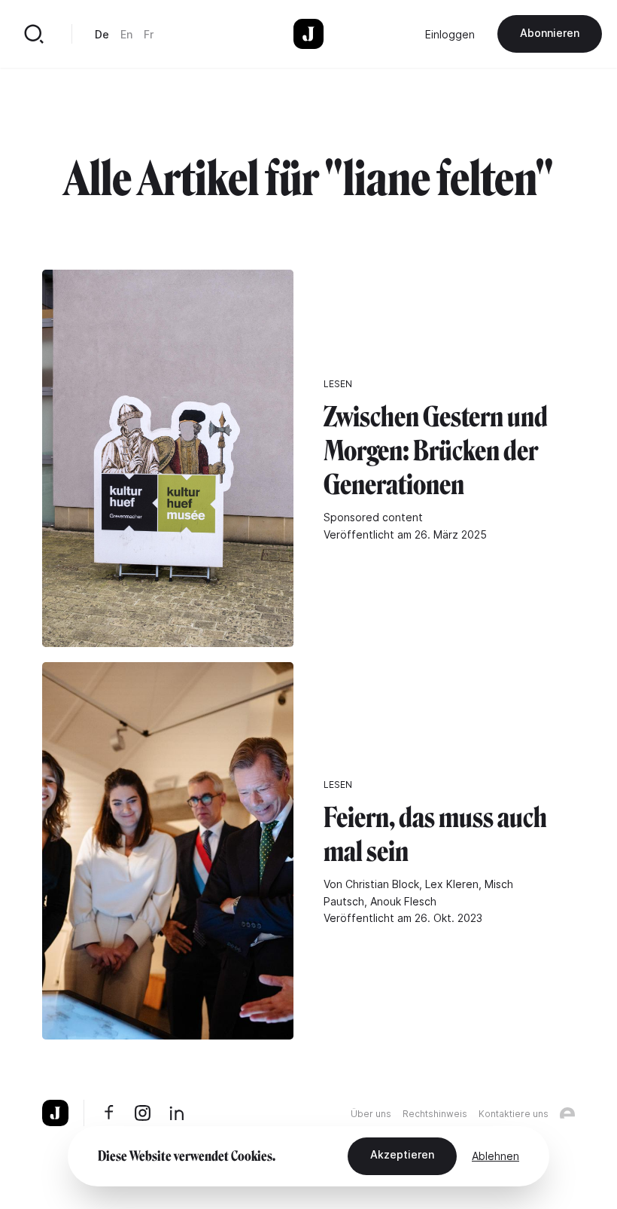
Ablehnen (495, 1155)
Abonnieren (549, 32)
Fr (148, 34)
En (126, 34)
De (102, 34)
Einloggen (450, 34)
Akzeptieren (402, 1154)
